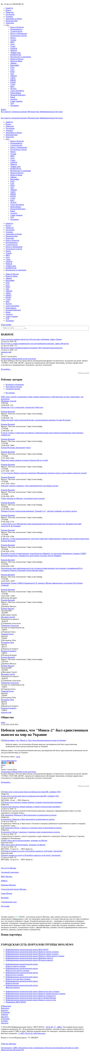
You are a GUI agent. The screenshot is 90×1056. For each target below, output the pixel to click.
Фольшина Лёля (7, 642)
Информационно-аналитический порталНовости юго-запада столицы (22, 969)
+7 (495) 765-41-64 (25, 1033)
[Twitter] (5, 763)
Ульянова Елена (7, 634)
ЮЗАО (13, 82)
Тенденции (10, 14)
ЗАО (12, 74)
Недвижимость (16, 29)
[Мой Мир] (10, 763)
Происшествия (11, 21)
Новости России (16, 59)
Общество (10, 12)
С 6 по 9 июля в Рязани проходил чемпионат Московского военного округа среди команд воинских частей (44, 473)
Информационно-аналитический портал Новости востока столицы (32, 991)
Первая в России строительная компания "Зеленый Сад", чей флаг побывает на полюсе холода (39, 511)
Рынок (13, 38)
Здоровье (9, 17)
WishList (13, 50)
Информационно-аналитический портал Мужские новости (29, 960)
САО (12, 69)
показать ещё (6, 352)
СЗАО (12, 84)
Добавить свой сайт (83, 373)
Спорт (12, 46)
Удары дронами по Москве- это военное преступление (23, 498)
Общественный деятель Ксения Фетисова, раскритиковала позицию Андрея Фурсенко (35, 420)
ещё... (8, 25)
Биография (14, 65)
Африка (13, 63)
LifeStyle (13, 48)
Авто (12, 44)
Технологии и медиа (18, 36)
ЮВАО (13, 80)
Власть (8, 10)
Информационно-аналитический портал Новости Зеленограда (31, 996)
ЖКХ (12, 42)
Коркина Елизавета (8, 651)
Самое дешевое (16, 101)
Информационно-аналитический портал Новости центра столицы (32, 952)
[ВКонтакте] (2, 763)
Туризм (13, 40)
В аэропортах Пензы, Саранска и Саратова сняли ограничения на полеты (30, 832)
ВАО (12, 86)
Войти (3, 109)
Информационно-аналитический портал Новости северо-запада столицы (35, 956)
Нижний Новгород (18, 95)
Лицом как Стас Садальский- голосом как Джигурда (22, 407)
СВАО (12, 78)
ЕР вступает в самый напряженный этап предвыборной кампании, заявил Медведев (35, 344)
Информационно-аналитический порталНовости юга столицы (22, 974)
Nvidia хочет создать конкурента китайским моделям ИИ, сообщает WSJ (30, 796)
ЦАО (12, 67)
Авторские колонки (19, 112)
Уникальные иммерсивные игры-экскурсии (18, 359)
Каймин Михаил (7, 609)
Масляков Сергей (8, 617)
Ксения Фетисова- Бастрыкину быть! (16, 448)
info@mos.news (39, 1033)
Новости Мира (16, 61)
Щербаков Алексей (8, 401)
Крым (12, 97)
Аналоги (13, 99)
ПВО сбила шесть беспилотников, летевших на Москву (23, 845)
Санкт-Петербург (17, 91)
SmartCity (9, 8)
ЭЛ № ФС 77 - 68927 (54, 1027)
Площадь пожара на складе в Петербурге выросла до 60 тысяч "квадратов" (31, 855)
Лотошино (14, 105)
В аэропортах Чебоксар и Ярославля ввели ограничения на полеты (28, 819)
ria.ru (18, 757)
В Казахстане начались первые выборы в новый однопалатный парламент (31, 807)
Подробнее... (6, 369)
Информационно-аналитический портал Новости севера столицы (32, 954)
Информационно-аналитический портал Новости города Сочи (31, 1000)
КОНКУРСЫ (15, 55)
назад (3, 722)
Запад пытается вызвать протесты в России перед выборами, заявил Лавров (31, 339)
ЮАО (12, 72)
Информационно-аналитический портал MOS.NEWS (27, 950)
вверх (3, 765)
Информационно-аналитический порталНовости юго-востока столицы (22, 978)
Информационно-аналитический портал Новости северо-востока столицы (35, 994)
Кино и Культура (17, 27)
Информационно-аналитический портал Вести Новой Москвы (31, 998)
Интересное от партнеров (20, 57)
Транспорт (10, 23)
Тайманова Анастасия (10, 625)
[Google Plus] (13, 763)
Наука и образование (18, 33)
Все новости (6, 112)
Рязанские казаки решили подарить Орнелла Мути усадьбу (24, 460)
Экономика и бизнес (14, 19)
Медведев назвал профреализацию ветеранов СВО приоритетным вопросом (31, 348)
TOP (12, 103)
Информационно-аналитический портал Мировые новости (29, 958)
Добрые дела (15, 53)
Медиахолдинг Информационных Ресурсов (45, 112)
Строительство (16, 31)
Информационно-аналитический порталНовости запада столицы (22, 965)
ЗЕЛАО (13, 89)
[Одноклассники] (8, 763)
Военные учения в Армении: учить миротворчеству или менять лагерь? (29, 486)
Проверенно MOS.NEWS (16, 1002)
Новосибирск (15, 93)
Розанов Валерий (8, 412)
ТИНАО (13, 76)
